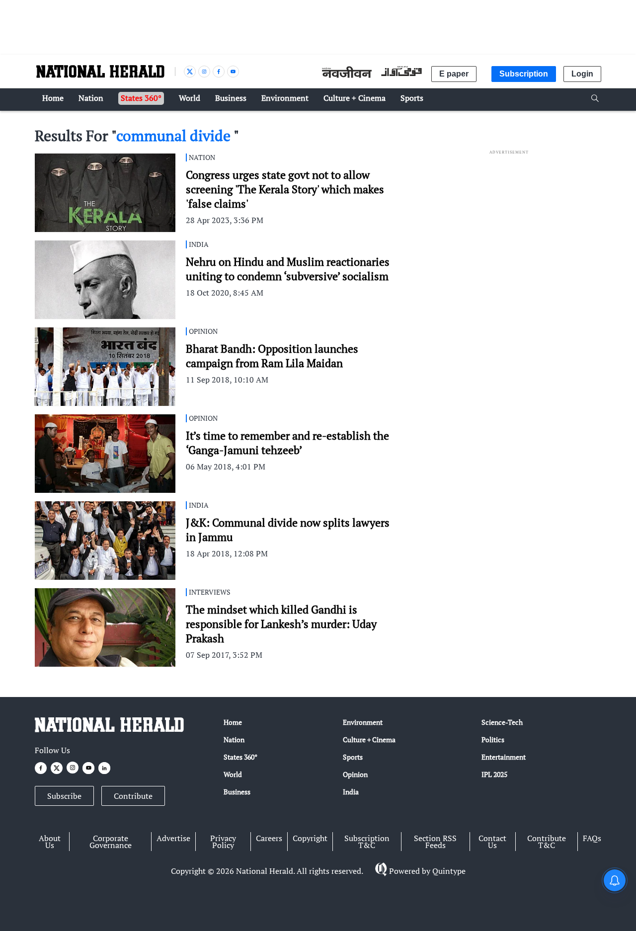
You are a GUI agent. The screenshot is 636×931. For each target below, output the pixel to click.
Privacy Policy (223, 842)
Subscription (523, 74)
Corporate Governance (110, 842)
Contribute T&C (546, 842)
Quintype (449, 870)
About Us (50, 842)
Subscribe (64, 795)
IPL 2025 (494, 774)
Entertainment (503, 757)
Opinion (355, 774)
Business (237, 791)
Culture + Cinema (369, 739)
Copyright (310, 838)
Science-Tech (502, 722)
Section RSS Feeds (435, 842)
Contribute (133, 795)
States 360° (240, 757)
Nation (234, 739)
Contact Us (492, 842)
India (351, 791)
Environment (363, 722)
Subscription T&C (367, 842)
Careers (269, 838)
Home (233, 722)
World (233, 774)
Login (582, 74)
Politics (492, 739)
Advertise (173, 838)
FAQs (592, 838)
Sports (353, 757)
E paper (454, 74)
